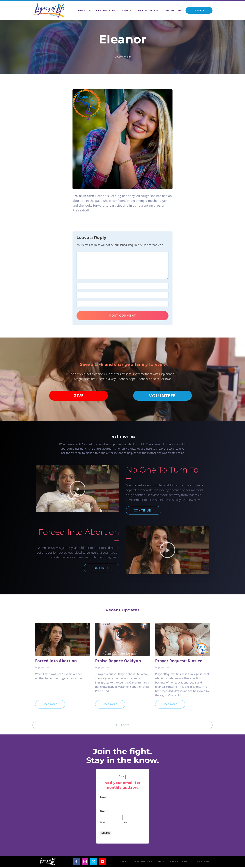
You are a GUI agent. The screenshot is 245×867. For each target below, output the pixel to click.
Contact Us (172, 10)
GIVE (78, 396)
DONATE (199, 10)
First (102, 822)
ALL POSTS (123, 725)
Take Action (146, 10)
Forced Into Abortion (56, 661)
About (83, 10)
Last (125, 822)
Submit (105, 832)
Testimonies (105, 10)
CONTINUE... (143, 510)
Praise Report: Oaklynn (118, 661)
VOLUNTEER (162, 396)
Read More (50, 704)
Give (125, 10)
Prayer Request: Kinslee (178, 661)
